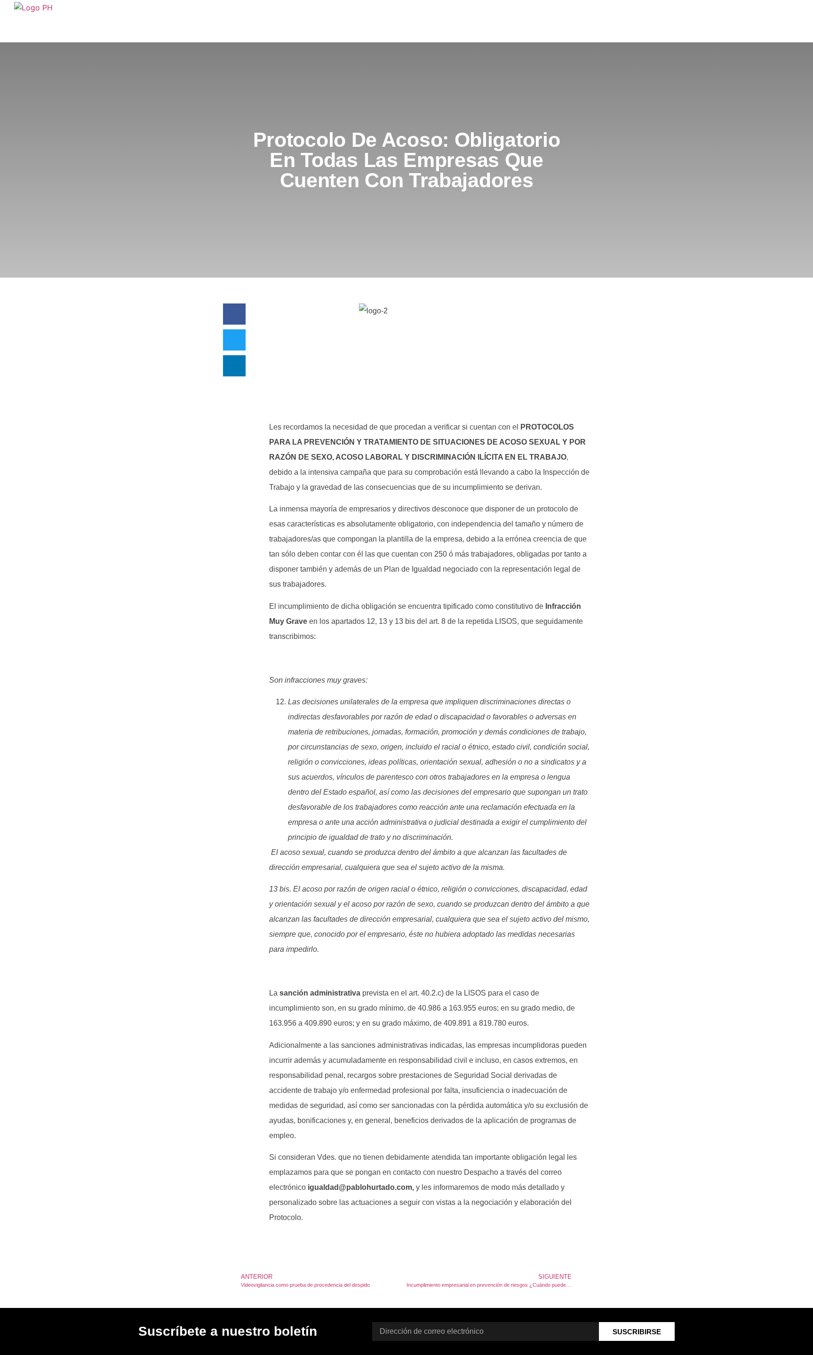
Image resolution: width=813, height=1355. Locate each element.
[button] (234, 314)
